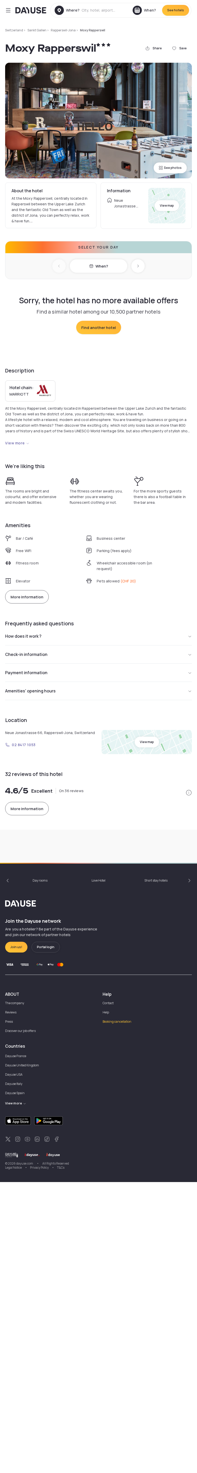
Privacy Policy (39, 1167)
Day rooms (40, 880)
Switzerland (14, 30)
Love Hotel (98, 880)
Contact (108, 1003)
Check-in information (26, 654)
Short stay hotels (156, 880)
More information (27, 597)
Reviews (10, 1012)
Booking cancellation (117, 1021)
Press (9, 1021)
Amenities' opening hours (30, 691)
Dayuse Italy (13, 1084)
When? (101, 266)
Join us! (16, 947)
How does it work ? (23, 636)
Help (106, 1012)
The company (14, 1003)
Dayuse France (15, 1056)
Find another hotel (98, 327)
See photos (173, 168)
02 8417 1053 (24, 744)
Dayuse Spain (15, 1093)
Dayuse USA (14, 1074)
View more (15, 443)
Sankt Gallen (36, 30)
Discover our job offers (20, 1031)
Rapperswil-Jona (63, 30)
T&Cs (60, 1167)
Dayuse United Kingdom (22, 1065)
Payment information (26, 672)
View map (167, 205)
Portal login (45, 947)
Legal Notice (13, 1167)
